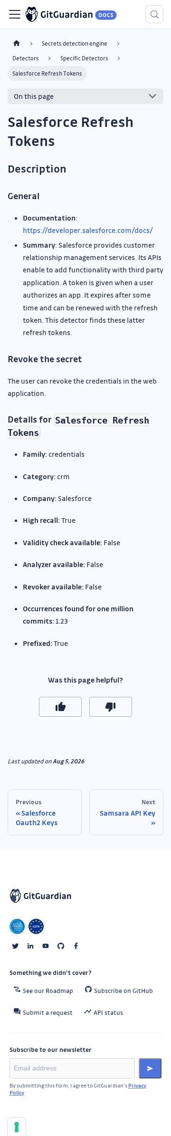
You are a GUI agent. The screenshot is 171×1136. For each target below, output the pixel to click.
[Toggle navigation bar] (15, 14)
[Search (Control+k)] (154, 14)
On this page (34, 96)
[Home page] (17, 43)
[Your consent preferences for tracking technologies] (17, 1127)
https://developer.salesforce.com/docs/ (88, 230)
